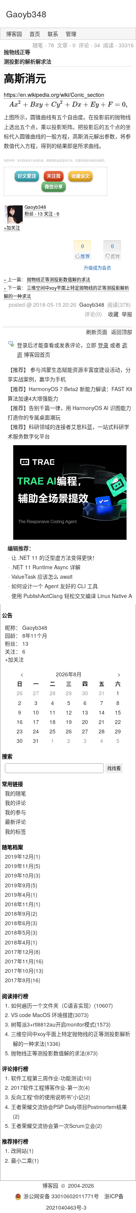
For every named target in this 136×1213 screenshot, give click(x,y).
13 (25, 643)
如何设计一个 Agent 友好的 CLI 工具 (54, 586)
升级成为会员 (97, 267)
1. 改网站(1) (19, 1150)
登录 (103, 345)
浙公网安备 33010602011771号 (61, 1196)
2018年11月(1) (22, 904)
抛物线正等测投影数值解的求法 (58, 279)
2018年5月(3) (21, 932)
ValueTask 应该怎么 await (42, 576)
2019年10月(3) (22, 875)
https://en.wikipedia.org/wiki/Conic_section (54, 94)
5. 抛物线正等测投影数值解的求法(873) (51, 1053)
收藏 (113, 314)
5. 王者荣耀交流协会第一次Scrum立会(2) (53, 1125)
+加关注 (12, 227)
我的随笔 (15, 793)
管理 (71, 33)
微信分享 (54, 186)
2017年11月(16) (24, 961)
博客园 (14, 33)
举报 (127, 314)
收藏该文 (80, 175)
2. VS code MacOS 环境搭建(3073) (47, 1015)
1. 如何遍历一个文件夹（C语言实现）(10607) (59, 1005)
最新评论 (15, 821)
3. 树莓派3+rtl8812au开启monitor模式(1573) (58, 1024)
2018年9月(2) (21, 913)
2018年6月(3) (21, 923)
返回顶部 (121, 331)
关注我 (53, 175)
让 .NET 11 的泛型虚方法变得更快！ (54, 557)
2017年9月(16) (22, 980)
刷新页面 (96, 331)
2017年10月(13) (24, 970)
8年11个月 (34, 635)
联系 (53, 33)
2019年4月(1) (21, 894)
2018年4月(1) (21, 942)
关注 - (51, 213)
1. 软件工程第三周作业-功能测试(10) (48, 1078)
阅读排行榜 (15, 996)
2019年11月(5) (22, 866)
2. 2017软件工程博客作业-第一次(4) (47, 1087)
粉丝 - (34, 213)
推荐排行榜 (15, 1141)
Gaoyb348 (26, 14)
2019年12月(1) (22, 856)
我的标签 (15, 831)
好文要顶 (27, 175)
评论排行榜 (15, 1068)
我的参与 (15, 812)
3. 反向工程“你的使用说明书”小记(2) (47, 1097)
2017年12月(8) (22, 951)
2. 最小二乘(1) (22, 1160)
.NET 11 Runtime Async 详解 (45, 567)
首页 (34, 33)
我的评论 (15, 802)
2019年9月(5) (21, 885)
